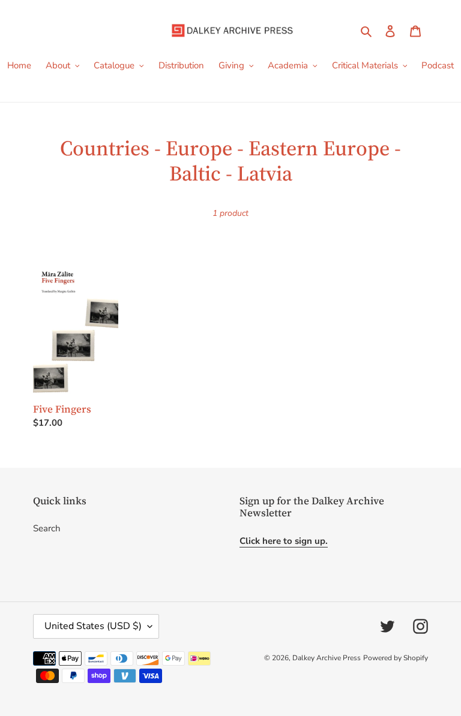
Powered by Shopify (395, 658)
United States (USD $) (93, 626)
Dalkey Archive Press (326, 658)
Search (47, 528)
